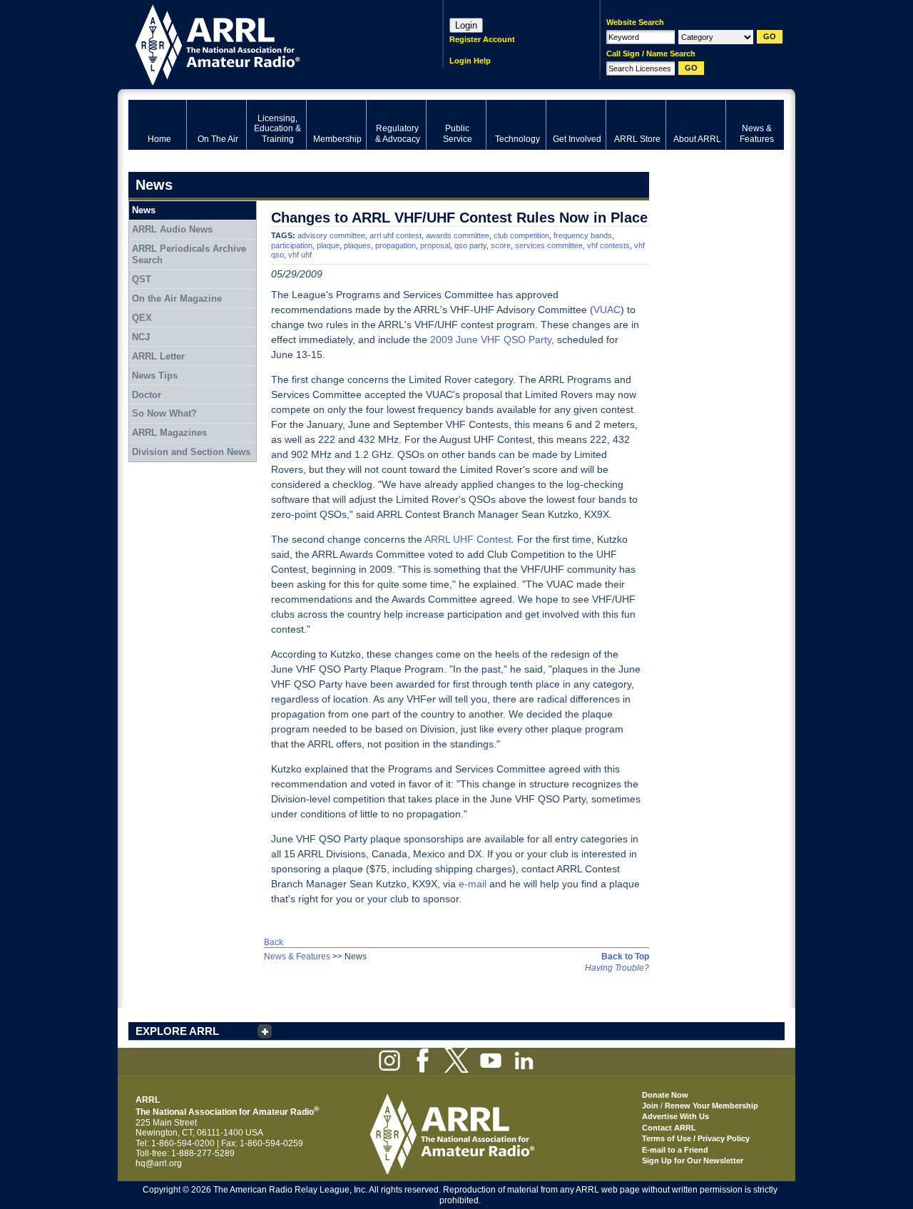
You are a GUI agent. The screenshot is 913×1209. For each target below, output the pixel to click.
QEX (142, 317)
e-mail (472, 883)
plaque (328, 245)
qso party (470, 245)
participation (291, 245)
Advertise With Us (675, 1116)
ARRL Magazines (169, 432)
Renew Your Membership (711, 1105)
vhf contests (608, 245)
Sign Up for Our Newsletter (692, 1160)
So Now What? (164, 413)
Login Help (470, 60)
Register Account (482, 39)
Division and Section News (191, 452)
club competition (521, 235)
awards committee (457, 235)
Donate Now (665, 1095)
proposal (435, 245)
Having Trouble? (617, 968)
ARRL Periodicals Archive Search (189, 254)
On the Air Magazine (177, 298)
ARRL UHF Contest (467, 539)
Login (466, 25)
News (143, 210)
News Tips (155, 375)
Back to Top (625, 956)
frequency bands (583, 235)
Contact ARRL (669, 1127)
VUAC (607, 309)
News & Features (297, 956)
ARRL (267, 43)
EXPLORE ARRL (177, 1031)
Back (273, 942)
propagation (395, 245)
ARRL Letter (158, 356)
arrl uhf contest (395, 235)
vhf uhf (300, 254)
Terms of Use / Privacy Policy (696, 1138)
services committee (549, 245)
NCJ (141, 337)
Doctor (146, 394)
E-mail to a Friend (675, 1150)
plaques (357, 245)
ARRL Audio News (172, 229)
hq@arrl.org (159, 1163)
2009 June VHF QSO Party (490, 339)
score (501, 245)
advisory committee (331, 235)
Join (650, 1105)
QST (141, 279)
